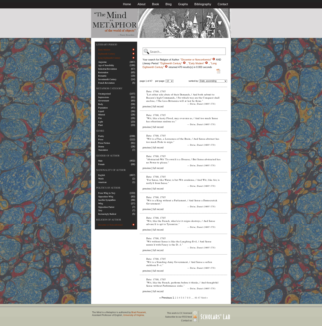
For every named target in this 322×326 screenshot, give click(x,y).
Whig (100, 203)
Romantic (102, 75)
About (141, 4)
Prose (100, 139)
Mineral (101, 114)
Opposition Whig (105, 196)
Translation (103, 149)
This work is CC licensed (179, 313)
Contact (223, 4)
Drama (101, 146)
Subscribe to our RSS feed (178, 317)
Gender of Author (108, 155)
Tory (100, 210)
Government (103, 100)
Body (100, 104)
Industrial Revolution (107, 68)
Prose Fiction (104, 143)
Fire (100, 118)
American (102, 182)
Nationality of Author (111, 170)
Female (101, 164)
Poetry (101, 136)
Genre (100, 130)
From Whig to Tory (106, 193)
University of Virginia (133, 315)
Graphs (183, 4)
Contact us (186, 320)
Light (100, 121)
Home (127, 4)
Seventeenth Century (107, 79)
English (101, 175)
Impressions (103, 97)
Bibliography (202, 4)
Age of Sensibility (106, 65)
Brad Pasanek (138, 312)
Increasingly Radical (107, 213)
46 (196, 297)
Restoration (103, 72)
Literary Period (106, 44)
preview (147, 106)
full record (158, 106)
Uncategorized (104, 93)
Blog (168, 4)
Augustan (102, 61)
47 (199, 297)
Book (155, 4)
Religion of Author (108, 219)
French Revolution (106, 82)
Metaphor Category (109, 88)
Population (103, 107)
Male (100, 160)
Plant (100, 125)
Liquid (101, 111)
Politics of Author (108, 187)
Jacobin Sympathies (107, 199)
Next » (204, 297)
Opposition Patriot (106, 207)
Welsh (101, 178)
